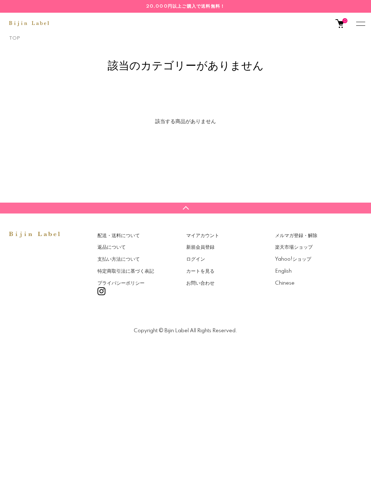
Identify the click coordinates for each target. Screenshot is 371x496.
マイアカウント (202, 235)
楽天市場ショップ (294, 247)
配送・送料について (118, 235)
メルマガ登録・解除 (296, 235)
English (283, 271)
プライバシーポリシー (121, 283)
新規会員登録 (200, 247)
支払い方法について (118, 259)
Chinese (285, 283)
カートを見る (200, 271)
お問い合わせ (200, 283)
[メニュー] (360, 23)
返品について (111, 247)
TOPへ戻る (185, 208)
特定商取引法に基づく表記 (125, 271)
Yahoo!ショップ (293, 259)
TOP (14, 38)
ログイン (195, 259)
